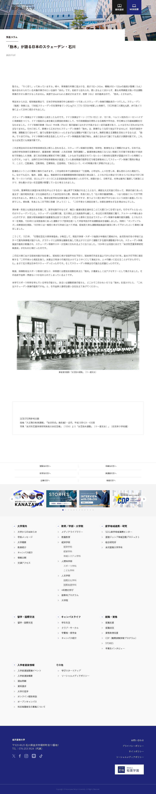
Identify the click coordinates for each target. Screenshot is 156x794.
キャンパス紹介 (25, 552)
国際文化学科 (70, 580)
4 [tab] (71, 510)
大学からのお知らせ (27, 531)
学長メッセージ (25, 537)
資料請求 (22, 686)
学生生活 (66, 622)
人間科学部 (67, 561)
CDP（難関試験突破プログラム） (121, 638)
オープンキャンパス (27, 701)
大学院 (65, 600)
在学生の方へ (45, 473)
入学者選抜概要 (25, 675)
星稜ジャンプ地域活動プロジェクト (122, 537)
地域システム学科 (72, 556)
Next (144, 499)
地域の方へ (110, 480)
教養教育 (66, 537)
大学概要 (22, 542)
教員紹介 (22, 547)
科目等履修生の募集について (31, 706)
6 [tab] (76, 510)
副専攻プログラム (70, 595)
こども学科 (69, 570)
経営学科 (68, 551)
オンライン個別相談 (27, 696)
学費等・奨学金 (69, 632)
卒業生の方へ (110, 466)
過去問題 (22, 681)
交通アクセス (24, 562)
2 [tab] (65, 510)
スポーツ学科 (70, 565)
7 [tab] (79, 510)
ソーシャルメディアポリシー (75, 675)
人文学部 (66, 575)
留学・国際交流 (26, 617)
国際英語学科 (70, 584)
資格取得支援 (111, 632)
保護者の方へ (110, 473)
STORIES (109, 643)
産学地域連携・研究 (116, 526)
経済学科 (68, 546)
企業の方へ (45, 480)
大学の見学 (23, 691)
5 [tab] (73, 510)
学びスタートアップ (71, 670)
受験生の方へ (45, 466)
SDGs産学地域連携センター (118, 531)
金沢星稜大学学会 (113, 547)
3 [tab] (68, 510)
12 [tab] (93, 510)
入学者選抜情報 (26, 665)
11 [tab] (90, 510)
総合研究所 (110, 542)
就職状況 (109, 627)
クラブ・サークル (70, 627)
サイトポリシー (136, 751)
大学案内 (22, 526)
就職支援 (109, 622)
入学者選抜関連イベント (29, 670)
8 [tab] (82, 510)
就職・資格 (111, 617)
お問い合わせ (137, 740)
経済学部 (66, 542)
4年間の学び (67, 590)
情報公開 (22, 557)
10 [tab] (87, 510)
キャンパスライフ (71, 617)
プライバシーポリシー (133, 745)
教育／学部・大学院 (72, 526)
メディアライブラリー (72, 531)
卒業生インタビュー (115, 648)
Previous (12, 499)
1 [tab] (63, 510)
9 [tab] (84, 510)
